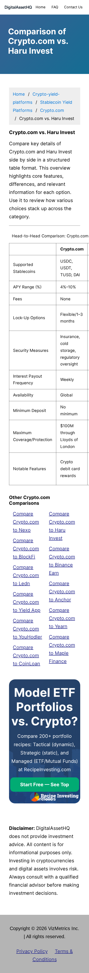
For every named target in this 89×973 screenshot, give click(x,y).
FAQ (55, 7)
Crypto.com (52, 110)
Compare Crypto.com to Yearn (62, 618)
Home (41, 7)
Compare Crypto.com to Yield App (26, 602)
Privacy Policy (32, 951)
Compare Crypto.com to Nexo (26, 522)
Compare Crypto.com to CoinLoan (26, 655)
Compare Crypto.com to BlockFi (26, 549)
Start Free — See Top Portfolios (44, 787)
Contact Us (73, 7)
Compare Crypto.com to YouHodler (27, 629)
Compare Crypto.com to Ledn (26, 575)
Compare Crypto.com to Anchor (62, 592)
